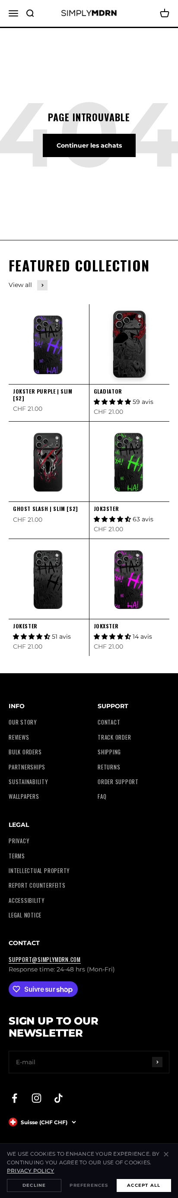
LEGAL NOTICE (25, 915)
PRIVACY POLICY (30, 1170)
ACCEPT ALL (143, 1185)
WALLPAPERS (24, 796)
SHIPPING (109, 752)
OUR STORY (23, 722)
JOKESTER (25, 626)
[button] (113, 402)
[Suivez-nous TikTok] (58, 1098)
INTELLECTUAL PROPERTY (39, 871)
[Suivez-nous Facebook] (14, 1098)
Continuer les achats (89, 145)
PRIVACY (19, 841)
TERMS (17, 856)
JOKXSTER (106, 626)
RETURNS (109, 767)
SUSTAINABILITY (28, 782)
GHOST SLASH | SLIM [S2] (45, 508)
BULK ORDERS (25, 752)
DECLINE (34, 1185)
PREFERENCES (89, 1185)
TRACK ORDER (114, 737)
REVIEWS (19, 737)
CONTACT (109, 722)
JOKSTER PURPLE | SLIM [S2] (43, 395)
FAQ (102, 796)
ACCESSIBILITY (26, 900)
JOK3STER (106, 508)
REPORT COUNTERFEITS (37, 885)
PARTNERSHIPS (27, 767)
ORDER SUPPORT (118, 782)
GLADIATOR (108, 391)
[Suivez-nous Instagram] (36, 1098)
